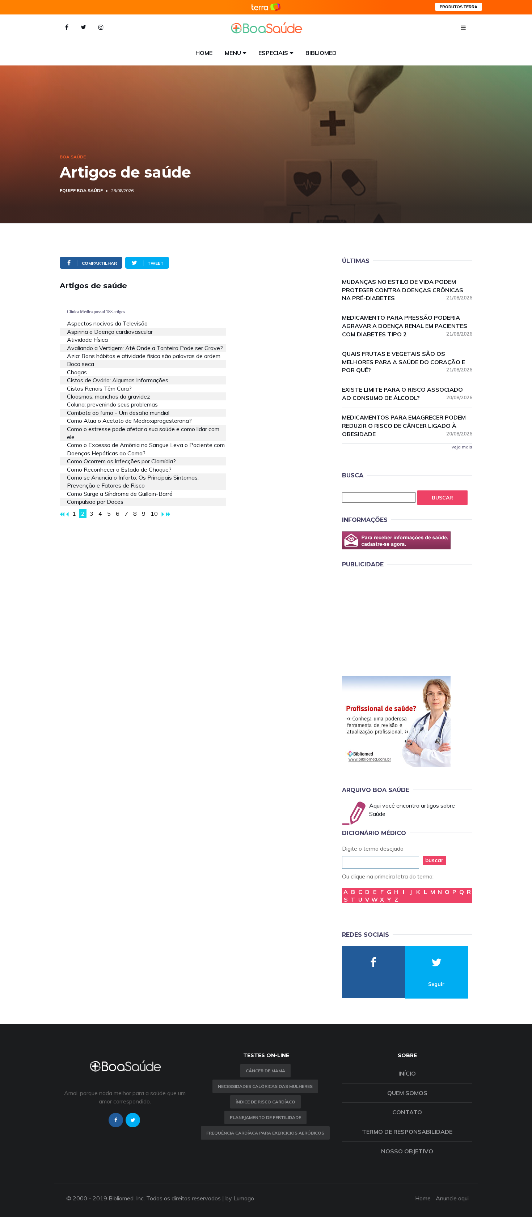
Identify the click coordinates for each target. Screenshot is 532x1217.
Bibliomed (321, 52)
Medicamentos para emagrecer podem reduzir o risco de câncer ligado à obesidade (407, 426)
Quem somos (407, 1093)
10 (154, 513)
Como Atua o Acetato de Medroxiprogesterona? (129, 420)
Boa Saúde (73, 156)
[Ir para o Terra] (266, 7)
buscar (434, 860)
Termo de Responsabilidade (407, 1131)
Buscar (442, 497)
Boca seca (80, 363)
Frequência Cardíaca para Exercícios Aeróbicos (265, 1133)
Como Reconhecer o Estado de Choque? (119, 469)
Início (407, 1073)
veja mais (462, 447)
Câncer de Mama (265, 1070)
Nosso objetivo (407, 1151)
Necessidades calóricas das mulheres (265, 1086)
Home (203, 52)
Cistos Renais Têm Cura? (99, 388)
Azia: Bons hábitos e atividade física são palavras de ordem (143, 355)
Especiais (273, 52)
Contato (407, 1112)
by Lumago (239, 1198)
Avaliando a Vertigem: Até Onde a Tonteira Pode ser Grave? (145, 348)
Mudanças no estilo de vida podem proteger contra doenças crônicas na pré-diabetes (407, 290)
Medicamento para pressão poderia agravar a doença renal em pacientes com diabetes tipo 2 (407, 326)
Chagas (77, 372)
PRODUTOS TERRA (458, 7)
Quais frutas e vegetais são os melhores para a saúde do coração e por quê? (407, 362)
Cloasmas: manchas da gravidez (108, 396)
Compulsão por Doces (95, 501)
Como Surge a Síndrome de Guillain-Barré (120, 493)
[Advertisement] (396, 621)
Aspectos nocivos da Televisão (107, 323)
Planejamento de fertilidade (265, 1117)
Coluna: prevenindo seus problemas (112, 404)
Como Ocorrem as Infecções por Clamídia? (121, 461)
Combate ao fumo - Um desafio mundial (118, 412)
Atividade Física (87, 339)
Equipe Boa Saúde (81, 190)
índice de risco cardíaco (265, 1102)
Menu (233, 52)
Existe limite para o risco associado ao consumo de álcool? (407, 393)
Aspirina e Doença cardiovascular (110, 331)
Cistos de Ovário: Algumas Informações (117, 380)
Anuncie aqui (452, 1198)
